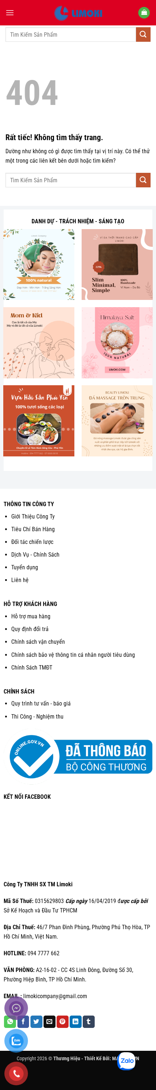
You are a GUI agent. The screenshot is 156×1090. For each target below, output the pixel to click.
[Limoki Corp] (78, 12)
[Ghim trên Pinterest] (63, 1022)
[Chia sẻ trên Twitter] (36, 1022)
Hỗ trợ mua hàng (30, 616)
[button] (9, 12)
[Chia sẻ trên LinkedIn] (76, 1022)
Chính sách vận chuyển (38, 641)
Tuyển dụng (24, 567)
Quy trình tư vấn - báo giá (41, 703)
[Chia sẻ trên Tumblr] (89, 1022)
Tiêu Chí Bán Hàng (33, 529)
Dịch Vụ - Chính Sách (35, 554)
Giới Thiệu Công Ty (33, 516)
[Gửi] (143, 34)
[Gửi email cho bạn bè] (50, 1022)
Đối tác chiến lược (32, 541)
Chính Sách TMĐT (31, 667)
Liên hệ (20, 580)
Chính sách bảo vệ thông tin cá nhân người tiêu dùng (73, 654)
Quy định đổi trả (30, 629)
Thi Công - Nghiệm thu (37, 716)
